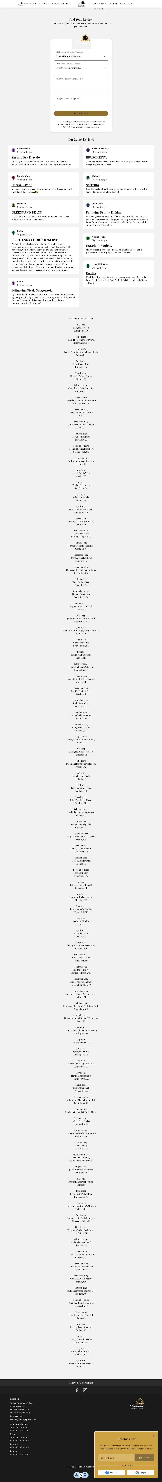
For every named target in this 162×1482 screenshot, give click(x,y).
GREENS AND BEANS (27, 212)
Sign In (114, 4)
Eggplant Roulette (99, 245)
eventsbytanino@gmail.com (23, 1419)
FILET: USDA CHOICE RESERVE (35, 240)
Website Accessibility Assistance (81, 1466)
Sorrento (92, 185)
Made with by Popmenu (47, 1382)
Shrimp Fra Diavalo (26, 157)
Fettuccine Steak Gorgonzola (32, 290)
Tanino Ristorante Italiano (137, 1403)
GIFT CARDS (100, 9)
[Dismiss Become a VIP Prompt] (154, 1436)
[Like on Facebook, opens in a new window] (77, 1390)
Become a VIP (127, 4)
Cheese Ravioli (22, 185)
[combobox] (81, 68)
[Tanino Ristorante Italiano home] (81, 4)
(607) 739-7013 (16, 1416)
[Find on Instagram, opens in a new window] (85, 1390)
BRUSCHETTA (96, 157)
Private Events (60, 4)
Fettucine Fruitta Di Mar (103, 212)
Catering (44, 4)
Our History (100, 4)
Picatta (91, 273)
